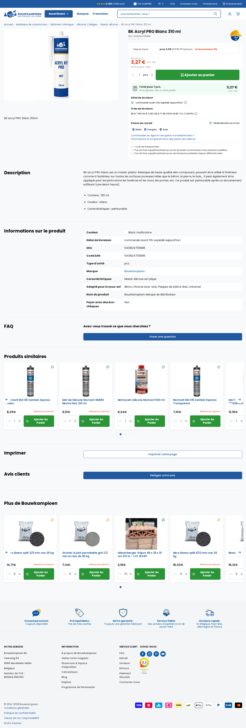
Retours (124, 668)
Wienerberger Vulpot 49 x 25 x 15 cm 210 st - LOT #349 (140, 554)
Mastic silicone (109, 24)
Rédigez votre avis (162, 475)
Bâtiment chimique (62, 24)
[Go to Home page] (22, 14)
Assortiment (57, 14)
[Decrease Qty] (19, 421)
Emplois (66, 682)
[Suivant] (240, 399)
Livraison (124, 663)
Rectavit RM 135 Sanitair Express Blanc (28, 401)
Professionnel (210, 4)
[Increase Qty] (9, 421)
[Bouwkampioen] (235, 35)
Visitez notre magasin (75, 658)
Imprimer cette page (162, 454)
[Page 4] (131, 434)
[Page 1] (115, 434)
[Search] (215, 14)
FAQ (172, 4)
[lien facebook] (142, 654)
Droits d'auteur (12, 723)
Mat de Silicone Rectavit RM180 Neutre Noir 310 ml (83, 401)
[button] (136, 39)
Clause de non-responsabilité (21, 718)
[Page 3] (126, 434)
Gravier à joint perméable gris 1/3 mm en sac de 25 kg (85, 554)
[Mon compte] (230, 14)
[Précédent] (7, 399)
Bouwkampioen (134, 271)
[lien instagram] (149, 654)
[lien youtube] (163, 654)
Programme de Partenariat (78, 687)
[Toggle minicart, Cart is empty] (238, 14)
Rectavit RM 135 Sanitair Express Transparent (195, 401)
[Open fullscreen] (61, 64)
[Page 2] (121, 434)
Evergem (152, 129)
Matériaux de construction (31, 24)
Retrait (123, 658)
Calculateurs (70, 672)
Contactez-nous (188, 4)
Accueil (8, 24)
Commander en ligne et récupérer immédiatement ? (162, 135)
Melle (138, 129)
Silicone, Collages (87, 24)
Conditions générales (16, 708)
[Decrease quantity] (133, 75)
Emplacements (234, 4)
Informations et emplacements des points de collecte (163, 139)
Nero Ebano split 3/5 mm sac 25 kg (30, 553)
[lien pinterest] (156, 654)
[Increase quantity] (152, 75)
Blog (64, 677)
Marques (83, 14)
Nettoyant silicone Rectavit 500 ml (141, 400)
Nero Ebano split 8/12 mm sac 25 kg (195, 554)
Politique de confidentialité (20, 713)
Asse (165, 129)
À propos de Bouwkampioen (79, 653)
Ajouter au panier (41, 421)
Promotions (100, 14)
